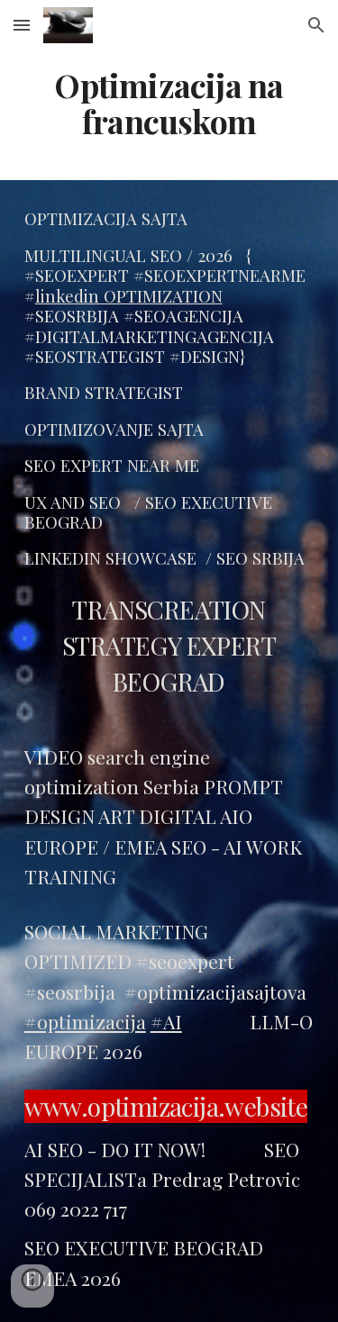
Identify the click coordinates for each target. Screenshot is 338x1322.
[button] (21, 25)
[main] (169, 104)
